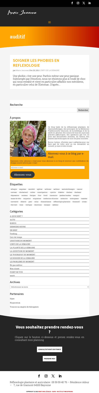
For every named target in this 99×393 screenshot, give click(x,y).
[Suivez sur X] (83, 3)
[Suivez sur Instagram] (78, 3)
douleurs (78, 192)
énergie (47, 205)
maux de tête (16, 198)
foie (39, 195)
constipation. (42, 192)
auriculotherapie (68, 189)
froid (45, 195)
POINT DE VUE (16, 272)
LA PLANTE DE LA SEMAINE (22, 247)
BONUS (13, 223)
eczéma (24, 195)
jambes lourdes (65, 195)
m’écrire (77, 142)
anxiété (31, 189)
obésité (23, 202)
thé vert (14, 205)
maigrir (76, 195)
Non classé (14, 268)
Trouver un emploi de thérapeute (24, 307)
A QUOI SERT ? (16, 216)
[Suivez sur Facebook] (72, 3)
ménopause (74, 198)
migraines (37, 198)
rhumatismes (46, 202)
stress (84, 202)
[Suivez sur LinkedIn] (89, 3)
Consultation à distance (49, 349)
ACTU (12, 220)
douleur (69, 192)
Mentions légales (44, 391)
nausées (84, 198)
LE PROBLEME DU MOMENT (22, 261)
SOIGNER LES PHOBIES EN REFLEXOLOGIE (36, 63)
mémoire (64, 198)
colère (32, 192)
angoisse (22, 189)
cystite (53, 192)
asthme (56, 189)
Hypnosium (15, 303)
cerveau (14, 192)
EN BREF (13, 230)
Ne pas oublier (16, 265)
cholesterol (23, 192)
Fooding (13, 234)
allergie (14, 189)
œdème (55, 205)
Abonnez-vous (22, 174)
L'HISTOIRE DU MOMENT (21, 240)
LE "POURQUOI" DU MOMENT (22, 254)
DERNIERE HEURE (18, 227)
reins (36, 202)
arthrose (48, 189)
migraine (27, 198)
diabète (61, 192)
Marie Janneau (22, 70)
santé (12, 275)
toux (21, 205)
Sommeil (76, 202)
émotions (38, 205)
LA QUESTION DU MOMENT (22, 251)
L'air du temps (16, 237)
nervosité (14, 202)
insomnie (53, 195)
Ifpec (12, 299)
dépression (15, 195)
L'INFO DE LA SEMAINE (49, 70)
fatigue (32, 195)
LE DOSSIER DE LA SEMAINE (22, 258)
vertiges (29, 205)
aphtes (39, 189)
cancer (79, 189)
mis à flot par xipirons (65, 391)
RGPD (54, 391)
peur (30, 202)
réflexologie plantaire (61, 202)
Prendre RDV (49, 358)
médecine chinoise (50, 198)
